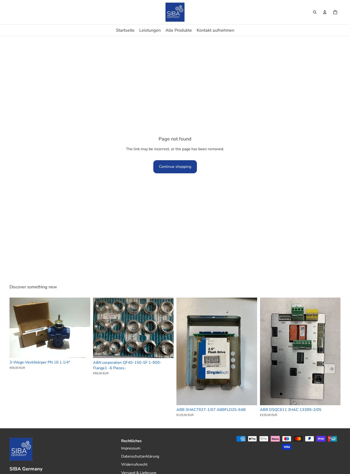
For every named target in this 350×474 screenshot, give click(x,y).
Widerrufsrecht (134, 464)
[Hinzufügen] (83, 350)
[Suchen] (315, 12)
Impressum (130, 448)
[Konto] (325, 12)
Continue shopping (175, 166)
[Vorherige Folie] (17, 328)
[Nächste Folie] (83, 328)
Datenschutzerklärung (140, 456)
